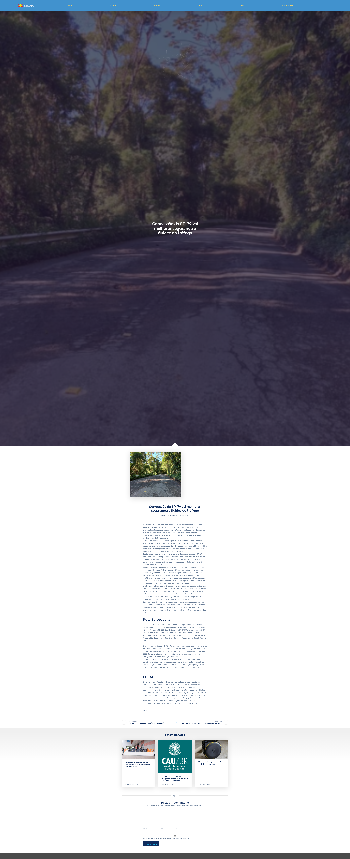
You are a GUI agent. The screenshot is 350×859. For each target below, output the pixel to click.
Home (70, 5)
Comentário (147, 810)
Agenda (241, 5)
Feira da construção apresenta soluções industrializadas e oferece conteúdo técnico (138, 764)
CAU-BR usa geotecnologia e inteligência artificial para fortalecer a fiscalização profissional (175, 779)
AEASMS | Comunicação (168, 515)
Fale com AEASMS (287, 5)
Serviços (157, 5)
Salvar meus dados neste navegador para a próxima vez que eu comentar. (166, 838)
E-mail (161, 828)
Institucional (113, 5)
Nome (145, 828)
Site (176, 828)
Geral (175, 503)
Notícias (199, 5)
